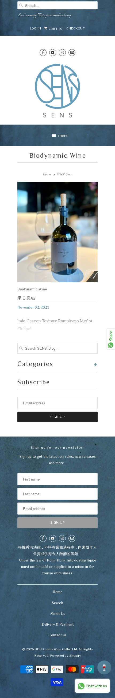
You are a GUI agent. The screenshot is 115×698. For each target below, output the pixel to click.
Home (57, 592)
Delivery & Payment (58, 624)
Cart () (56, 29)
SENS (39, 649)
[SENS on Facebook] (43, 52)
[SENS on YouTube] (52, 52)
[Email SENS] (71, 52)
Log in (35, 28)
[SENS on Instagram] (62, 52)
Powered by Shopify (65, 655)
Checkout (75, 28)
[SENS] (57, 90)
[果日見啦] (57, 233)
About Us (57, 613)
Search (57, 603)
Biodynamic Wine (57, 155)
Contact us (57, 635)
